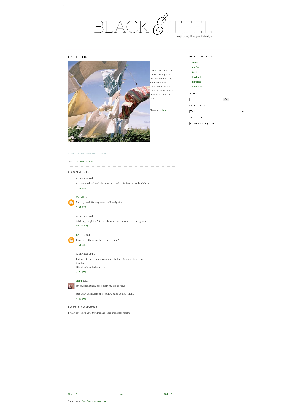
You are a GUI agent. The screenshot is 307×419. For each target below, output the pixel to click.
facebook (196, 77)
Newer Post (74, 394)
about (195, 62)
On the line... (81, 57)
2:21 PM (81, 188)
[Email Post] (68, 157)
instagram (197, 86)
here (164, 110)
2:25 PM (81, 272)
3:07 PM (81, 207)
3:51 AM (81, 245)
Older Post (169, 394)
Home (122, 394)
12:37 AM (82, 226)
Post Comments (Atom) (94, 401)
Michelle (80, 197)
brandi (79, 280)
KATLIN (80, 235)
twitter (195, 72)
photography (85, 161)
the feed (196, 67)
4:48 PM (81, 299)
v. (156, 70)
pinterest (196, 81)
